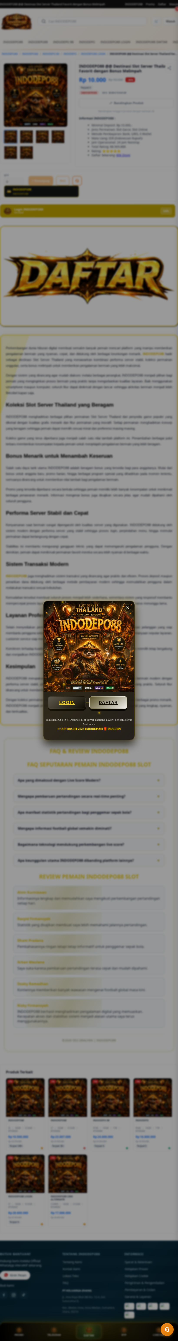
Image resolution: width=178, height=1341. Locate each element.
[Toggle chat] (167, 1329)
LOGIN (67, 702)
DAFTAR (108, 702)
